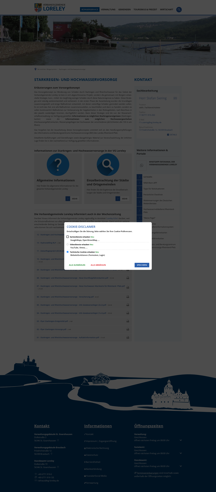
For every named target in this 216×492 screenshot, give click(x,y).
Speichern (142, 265)
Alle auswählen (77, 265)
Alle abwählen (98, 265)
